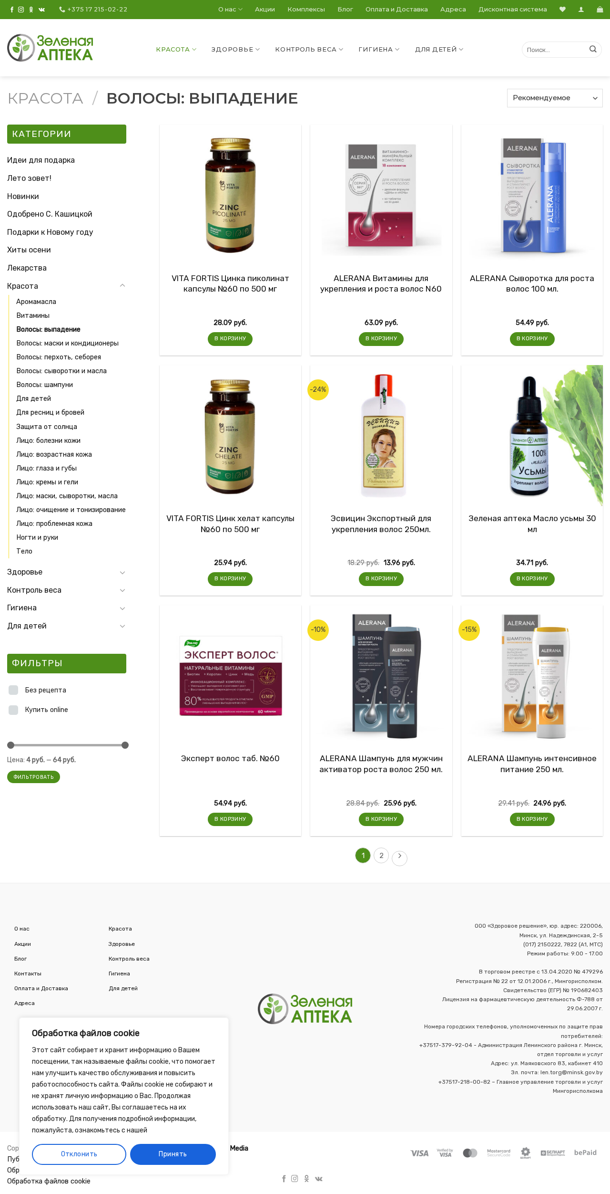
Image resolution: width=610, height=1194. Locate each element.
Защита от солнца (46, 427)
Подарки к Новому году (50, 232)
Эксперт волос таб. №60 (230, 758)
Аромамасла (36, 302)
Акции (265, 9)
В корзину (230, 338)
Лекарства (27, 267)
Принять (173, 1154)
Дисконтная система (512, 9)
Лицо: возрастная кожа (54, 454)
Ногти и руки (37, 538)
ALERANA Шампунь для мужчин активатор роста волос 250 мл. (381, 764)
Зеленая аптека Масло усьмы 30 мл (532, 523)
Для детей (436, 49)
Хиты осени (29, 249)
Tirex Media (230, 1148)
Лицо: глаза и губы (46, 468)
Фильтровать (33, 777)
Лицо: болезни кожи (48, 441)
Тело (24, 551)
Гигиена (375, 49)
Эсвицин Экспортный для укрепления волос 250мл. (381, 523)
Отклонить (79, 1154)
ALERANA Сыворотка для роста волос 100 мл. (532, 283)
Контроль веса (305, 49)
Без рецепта (45, 690)
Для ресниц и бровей (50, 412)
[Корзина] (600, 9)
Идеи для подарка (41, 160)
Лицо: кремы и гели (47, 482)
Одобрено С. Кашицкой (49, 214)
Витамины (33, 316)
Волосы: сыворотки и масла (61, 371)
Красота (173, 49)
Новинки (23, 196)
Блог (345, 9)
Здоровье (232, 49)
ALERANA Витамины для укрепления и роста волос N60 (381, 283)
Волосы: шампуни (44, 385)
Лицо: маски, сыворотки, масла (67, 496)
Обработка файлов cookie (49, 1181)
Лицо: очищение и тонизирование (71, 510)
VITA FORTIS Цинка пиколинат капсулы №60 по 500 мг (230, 283)
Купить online (46, 710)
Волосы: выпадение (48, 329)
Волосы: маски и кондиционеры (67, 343)
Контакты (27, 973)
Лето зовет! (29, 178)
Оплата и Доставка (397, 9)
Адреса (453, 9)
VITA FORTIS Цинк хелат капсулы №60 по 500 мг (230, 523)
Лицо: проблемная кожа (54, 524)
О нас (227, 9)
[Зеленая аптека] (50, 48)
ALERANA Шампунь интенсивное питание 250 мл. (532, 764)
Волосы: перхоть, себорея (58, 357)
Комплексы (306, 9)
